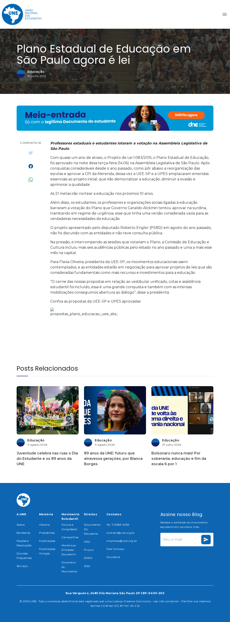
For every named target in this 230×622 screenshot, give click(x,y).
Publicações (47, 540)
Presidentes (47, 532)
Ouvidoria (113, 557)
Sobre (20, 524)
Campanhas (70, 537)
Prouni (88, 549)
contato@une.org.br (120, 532)
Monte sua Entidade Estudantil (69, 550)
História (44, 524)
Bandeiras (23, 532)
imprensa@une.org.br (121, 540)
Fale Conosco (115, 549)
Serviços (22, 566)
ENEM (88, 558)
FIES (87, 541)
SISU (87, 566)
